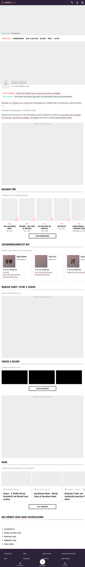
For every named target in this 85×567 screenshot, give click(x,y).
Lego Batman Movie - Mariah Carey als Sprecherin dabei (46, 495)
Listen (56, 38)
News (50, 38)
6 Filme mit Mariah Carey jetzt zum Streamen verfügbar (38, 93)
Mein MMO (65, 559)
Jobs (5, 559)
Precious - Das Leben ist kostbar (17, 118)
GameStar (26, 559)
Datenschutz (46, 554)
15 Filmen (15, 103)
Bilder (43, 38)
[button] (20, 564)
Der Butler (34, 118)
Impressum (8, 554)
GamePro (45, 559)
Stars (8, 33)
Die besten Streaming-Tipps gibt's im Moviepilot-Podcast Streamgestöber (43, 96)
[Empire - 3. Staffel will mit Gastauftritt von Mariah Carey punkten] (16, 479)
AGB (24, 554)
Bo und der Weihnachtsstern (12, 275)
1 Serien (26, 103)
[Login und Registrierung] (77, 2)
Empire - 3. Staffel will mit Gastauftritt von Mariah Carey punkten (15, 496)
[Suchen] (72, 2)
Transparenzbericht (68, 554)
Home (3, 33)
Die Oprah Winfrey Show (62, 118)
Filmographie (18, 38)
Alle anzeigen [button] (42, 506)
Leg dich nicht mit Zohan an (44, 227)
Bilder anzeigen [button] (42, 388)
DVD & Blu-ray (32, 38)
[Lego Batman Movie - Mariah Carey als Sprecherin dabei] (47, 479)
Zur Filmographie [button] (42, 236)
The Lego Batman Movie (10, 227)
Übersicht (6, 38)
